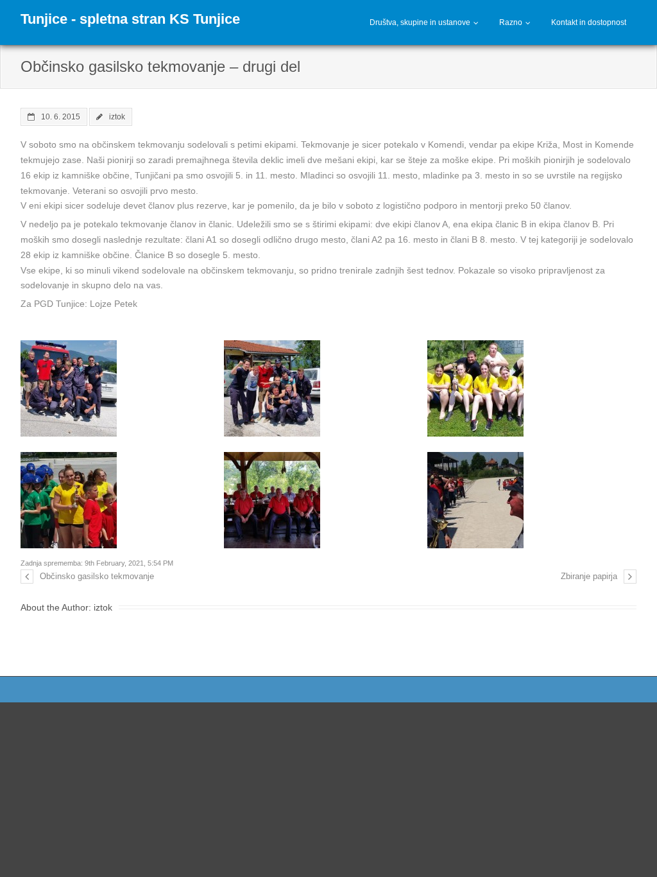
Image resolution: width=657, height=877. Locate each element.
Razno (510, 22)
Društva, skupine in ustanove (420, 22)
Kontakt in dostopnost (588, 22)
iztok (117, 116)
